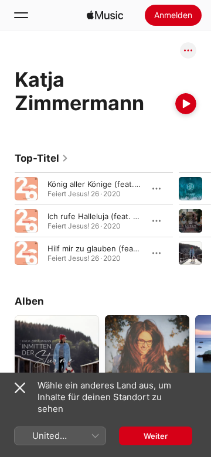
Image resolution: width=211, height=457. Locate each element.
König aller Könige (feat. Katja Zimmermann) (126, 184)
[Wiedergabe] (185, 103)
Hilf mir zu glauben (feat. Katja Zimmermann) (128, 248)
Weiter (156, 436)
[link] (42, 158)
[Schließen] (20, 388)
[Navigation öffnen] (21, 15)
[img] (105, 15)
